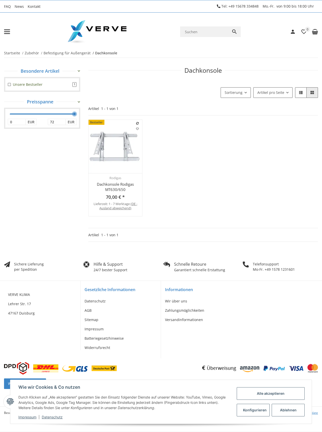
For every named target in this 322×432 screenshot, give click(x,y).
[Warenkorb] (312, 32)
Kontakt (34, 6)
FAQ (7, 6)
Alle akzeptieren (271, 393)
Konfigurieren (255, 410)
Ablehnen (288, 410)
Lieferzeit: (115, 206)
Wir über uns (176, 301)
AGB (88, 310)
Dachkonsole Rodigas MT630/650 (115, 187)
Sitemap (91, 319)
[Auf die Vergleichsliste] (137, 123)
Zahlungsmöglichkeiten (184, 310)
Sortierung (234, 92)
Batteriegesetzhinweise (104, 338)
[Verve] (97, 31)
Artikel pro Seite (270, 92)
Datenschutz (95, 301)
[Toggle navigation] (7, 32)
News (19, 6)
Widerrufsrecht (97, 347)
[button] (301, 31)
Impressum (94, 329)
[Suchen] (234, 31)
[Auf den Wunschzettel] (137, 128)
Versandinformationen (184, 319)
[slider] (74, 114)
